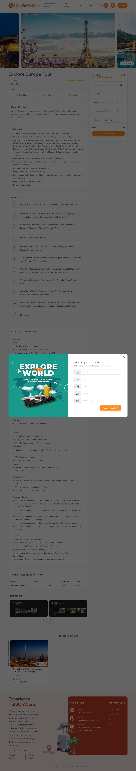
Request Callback (110, 408)
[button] (78, 379)
